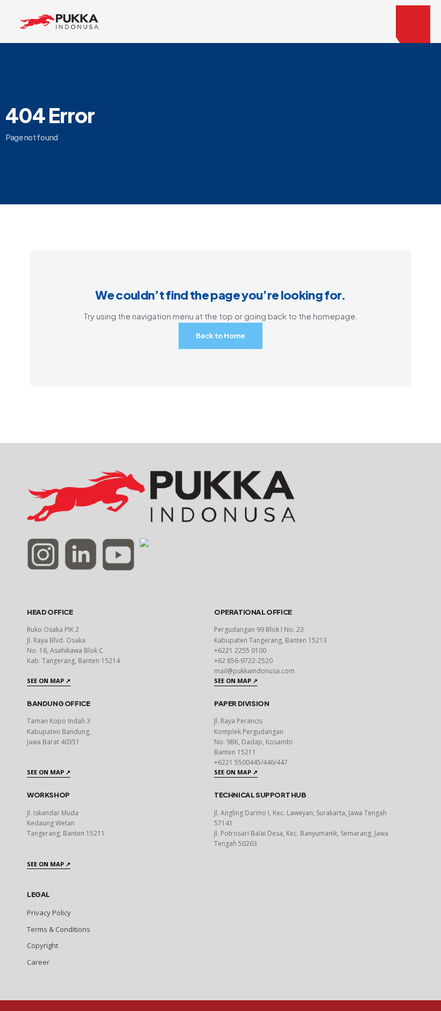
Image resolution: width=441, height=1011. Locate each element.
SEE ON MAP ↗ (48, 681)
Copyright (42, 945)
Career (38, 962)
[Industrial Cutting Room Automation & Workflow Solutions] (59, 20)
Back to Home (220, 335)
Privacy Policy (49, 912)
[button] (413, 24)
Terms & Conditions (58, 929)
